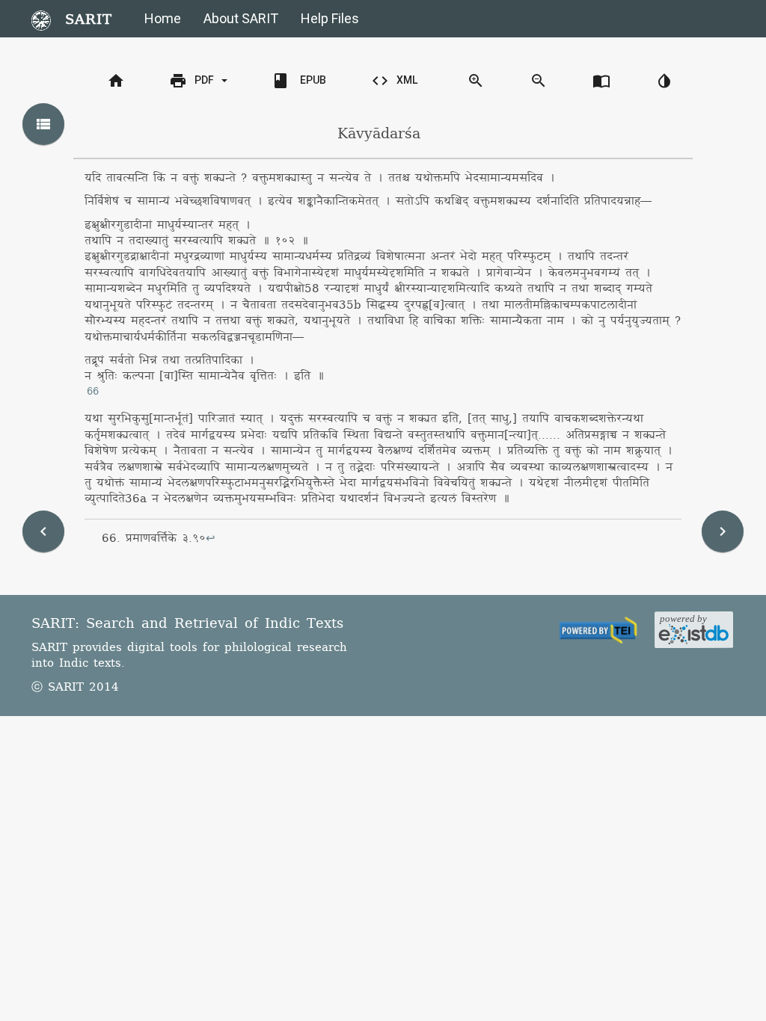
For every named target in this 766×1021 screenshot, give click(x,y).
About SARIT (240, 18)
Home (162, 18)
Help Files (330, 18)
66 (93, 392)
